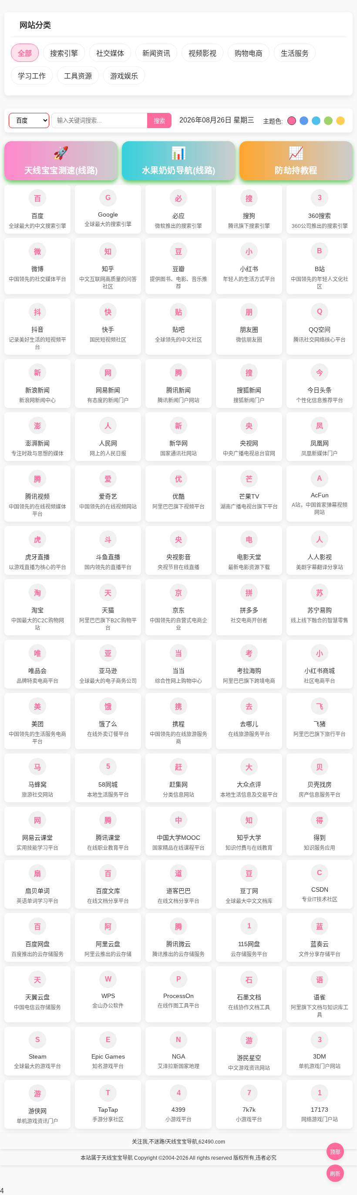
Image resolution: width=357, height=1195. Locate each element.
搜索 (159, 121)
